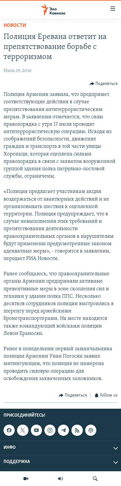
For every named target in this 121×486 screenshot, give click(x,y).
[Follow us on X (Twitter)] (22, 430)
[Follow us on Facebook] (9, 430)
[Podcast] (90, 430)
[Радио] (60, 478)
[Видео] (26, 478)
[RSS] (77, 430)
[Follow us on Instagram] (50, 430)
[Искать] (95, 478)
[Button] (104, 84)
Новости (15, 25)
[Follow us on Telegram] (63, 430)
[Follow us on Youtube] (36, 430)
